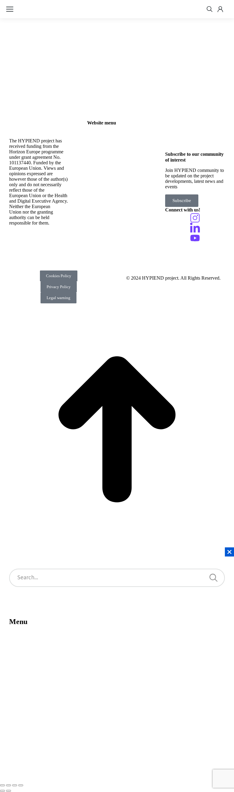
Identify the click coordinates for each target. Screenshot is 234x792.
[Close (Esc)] (2, 785)
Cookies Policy (58, 276)
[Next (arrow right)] (8, 791)
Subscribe (181, 200)
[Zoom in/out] (20, 785)
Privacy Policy (59, 286)
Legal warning (58, 297)
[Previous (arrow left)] (2, 791)
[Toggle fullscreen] (14, 785)
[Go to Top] (117, 544)
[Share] (8, 785)
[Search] (213, 577)
